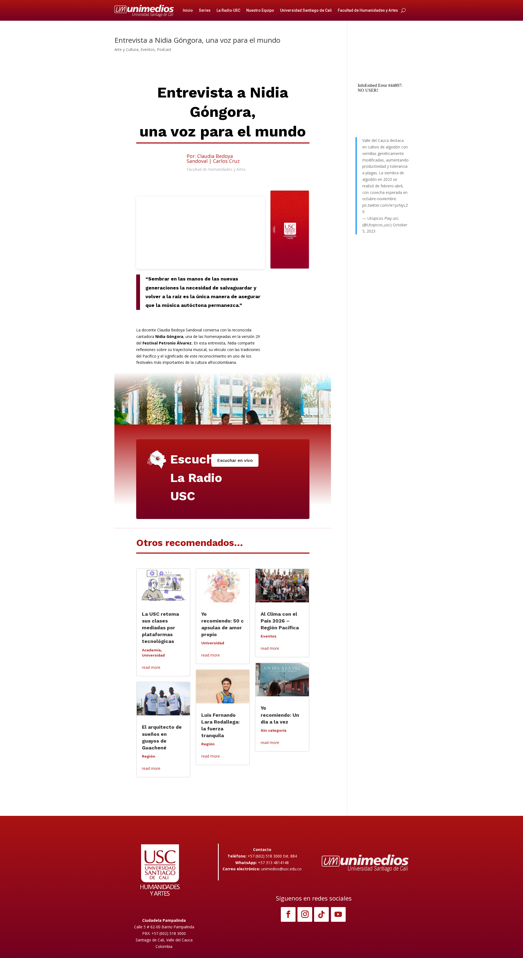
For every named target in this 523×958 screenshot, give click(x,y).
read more (151, 667)
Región (148, 756)
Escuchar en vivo (235, 460)
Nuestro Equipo (260, 10)
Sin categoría (273, 730)
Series (205, 10)
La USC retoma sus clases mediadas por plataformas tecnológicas (160, 627)
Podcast (164, 49)
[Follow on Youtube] (338, 914)
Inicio (188, 10)
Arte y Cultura (126, 49)
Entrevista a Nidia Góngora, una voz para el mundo (197, 40)
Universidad (153, 655)
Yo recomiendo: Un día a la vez (280, 714)
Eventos (148, 49)
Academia (151, 650)
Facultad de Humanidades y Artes (368, 10)
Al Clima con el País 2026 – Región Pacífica (280, 620)
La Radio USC (228, 10)
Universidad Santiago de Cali (306, 10)
